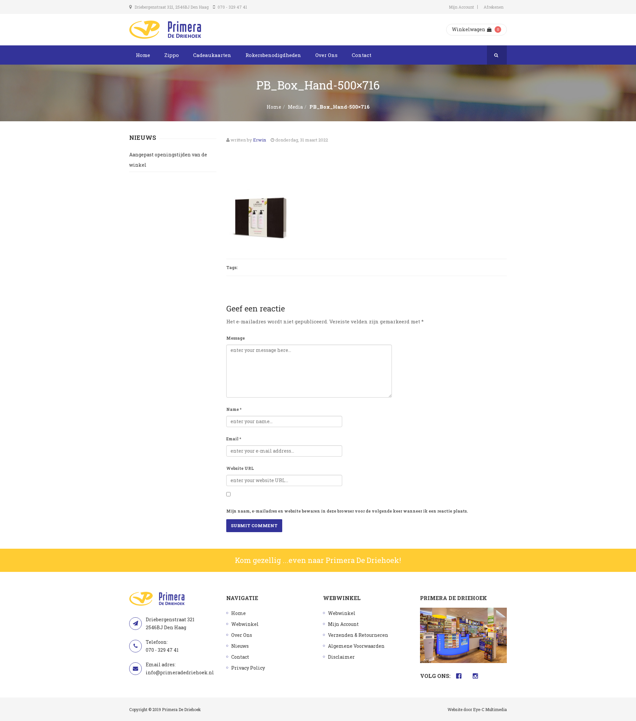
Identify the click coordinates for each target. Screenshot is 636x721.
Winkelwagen (468, 29)
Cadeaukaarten (212, 55)
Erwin (259, 140)
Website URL (240, 468)
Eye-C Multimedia (490, 709)
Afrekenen (494, 7)
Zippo (171, 55)
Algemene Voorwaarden (356, 646)
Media (295, 107)
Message (235, 338)
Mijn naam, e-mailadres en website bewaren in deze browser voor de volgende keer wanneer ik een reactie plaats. (347, 511)
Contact (361, 55)
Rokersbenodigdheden (273, 55)
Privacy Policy (248, 668)
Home (143, 55)
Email (233, 438)
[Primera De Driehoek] (165, 30)
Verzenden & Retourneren (358, 635)
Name (233, 409)
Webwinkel (245, 624)
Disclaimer (341, 657)
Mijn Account (461, 7)
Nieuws (240, 646)
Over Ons (326, 55)
